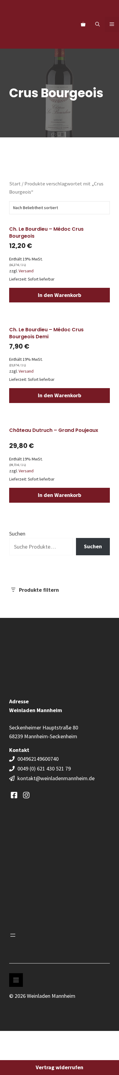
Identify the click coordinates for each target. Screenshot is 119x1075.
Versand (26, 271)
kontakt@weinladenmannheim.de (56, 778)
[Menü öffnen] (12, 935)
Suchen (17, 533)
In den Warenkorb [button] (59, 294)
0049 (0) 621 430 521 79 (44, 768)
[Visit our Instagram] (26, 795)
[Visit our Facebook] (14, 795)
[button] (97, 24)
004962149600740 (38, 758)
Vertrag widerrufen (59, 1067)
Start (15, 184)
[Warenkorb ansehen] (83, 24)
